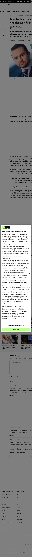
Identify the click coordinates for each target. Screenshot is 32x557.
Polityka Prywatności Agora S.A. (22, 282)
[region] (16, 278)
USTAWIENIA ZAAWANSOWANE (16, 325)
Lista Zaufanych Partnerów (9, 320)
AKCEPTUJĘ (16, 329)
